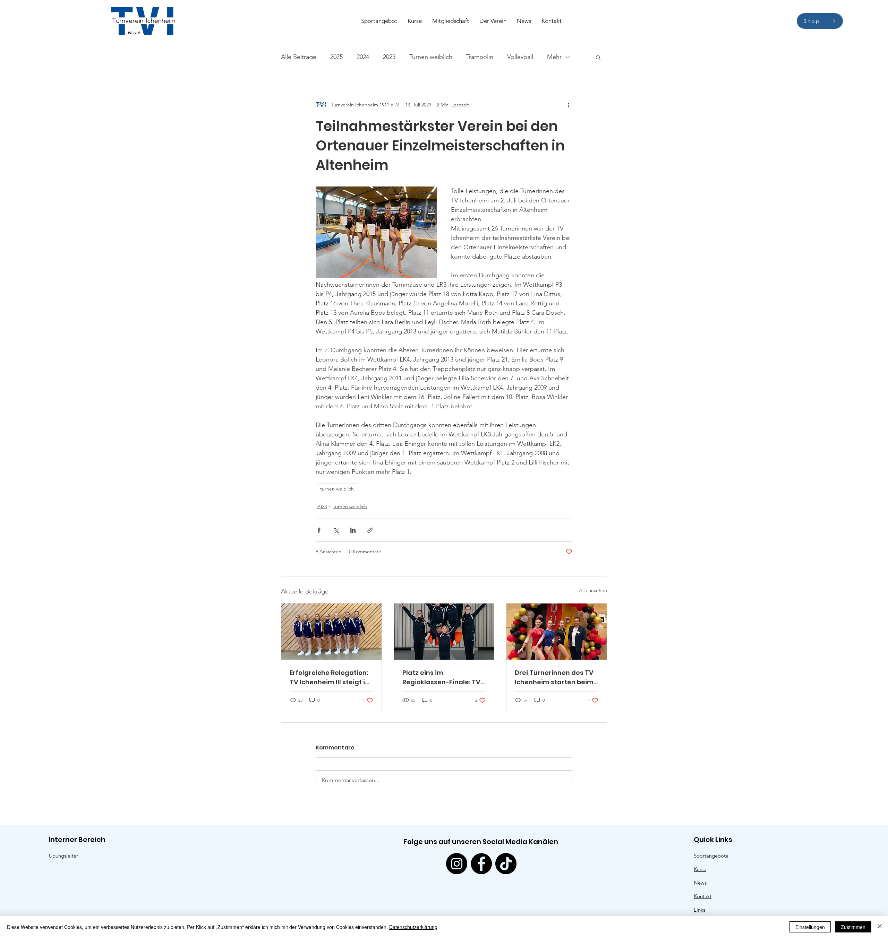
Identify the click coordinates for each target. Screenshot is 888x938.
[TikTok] (505, 863)
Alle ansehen (593, 590)
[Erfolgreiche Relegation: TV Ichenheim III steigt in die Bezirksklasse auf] (331, 631)
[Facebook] (481, 863)
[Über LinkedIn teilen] (353, 530)
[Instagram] (456, 863)
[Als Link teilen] (370, 530)
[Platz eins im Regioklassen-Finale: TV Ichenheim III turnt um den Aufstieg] (444, 631)
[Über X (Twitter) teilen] (336, 530)
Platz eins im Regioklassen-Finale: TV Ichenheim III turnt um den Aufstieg (441, 677)
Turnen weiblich (430, 57)
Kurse (700, 869)
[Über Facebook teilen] (319, 530)
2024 (363, 57)
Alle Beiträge (298, 57)
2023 (389, 57)
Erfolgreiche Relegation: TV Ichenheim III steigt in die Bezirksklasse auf (329, 677)
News (700, 882)
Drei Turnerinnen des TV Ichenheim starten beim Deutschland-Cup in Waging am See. (554, 677)
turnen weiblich (337, 489)
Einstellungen (810, 926)
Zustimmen (853, 926)
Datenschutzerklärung (413, 926)
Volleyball (520, 57)
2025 (336, 57)
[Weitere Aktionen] (568, 105)
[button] (598, 57)
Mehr (554, 57)
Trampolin (479, 57)
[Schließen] (880, 926)
